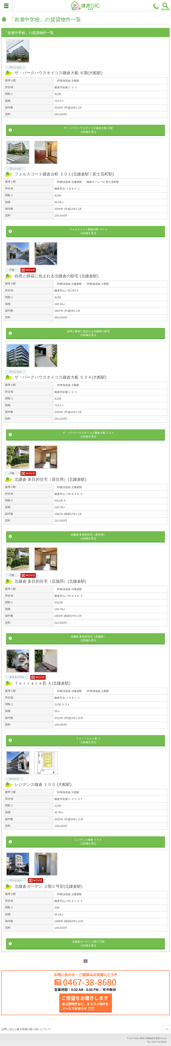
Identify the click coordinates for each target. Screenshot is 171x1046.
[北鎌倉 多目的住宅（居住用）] (18, 457)
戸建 (11, 269)
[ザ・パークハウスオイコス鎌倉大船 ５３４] (18, 355)
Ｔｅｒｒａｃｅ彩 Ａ (42, 683)
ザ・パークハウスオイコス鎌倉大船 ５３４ (60, 377)
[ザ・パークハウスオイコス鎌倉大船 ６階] (18, 51)
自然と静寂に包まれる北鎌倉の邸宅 (56, 276)
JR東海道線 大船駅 (68, 80)
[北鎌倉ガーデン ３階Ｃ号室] (18, 864)
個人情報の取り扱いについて (33, 1029)
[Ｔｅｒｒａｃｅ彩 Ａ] (18, 661)
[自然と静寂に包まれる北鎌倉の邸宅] (18, 254)
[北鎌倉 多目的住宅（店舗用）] (18, 559)
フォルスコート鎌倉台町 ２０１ (64, 174)
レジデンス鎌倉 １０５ (42, 784)
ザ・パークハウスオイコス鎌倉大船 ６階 (58, 73)
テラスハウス (16, 677)
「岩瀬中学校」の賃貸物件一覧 (45, 19)
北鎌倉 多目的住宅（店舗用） (50, 581)
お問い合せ (7, 1029)
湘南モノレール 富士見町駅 (102, 181)
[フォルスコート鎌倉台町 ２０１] (18, 152)
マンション (15, 67)
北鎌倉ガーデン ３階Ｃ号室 (48, 886)
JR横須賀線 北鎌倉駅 (69, 181)
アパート (14, 779)
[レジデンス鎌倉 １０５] (18, 763)
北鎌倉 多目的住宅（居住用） (50, 479)
